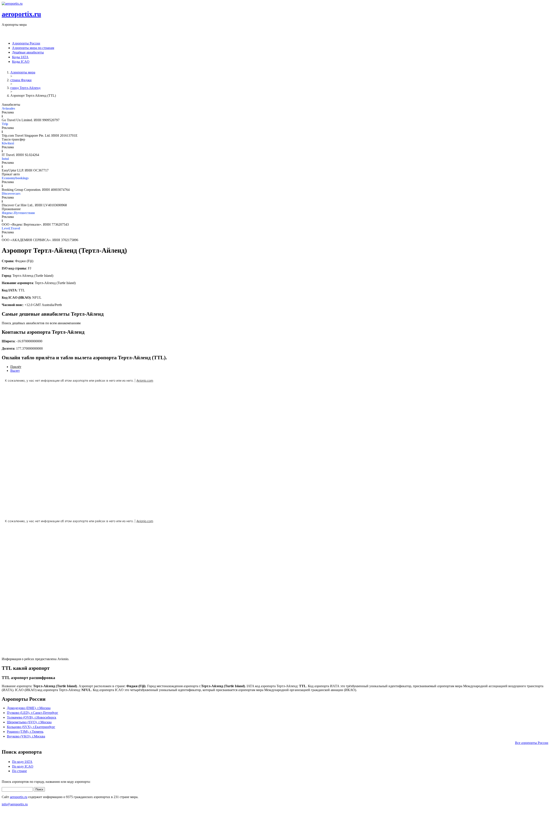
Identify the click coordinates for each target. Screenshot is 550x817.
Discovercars (11, 193)
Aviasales (8, 108)
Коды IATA (20, 57)
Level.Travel (11, 228)
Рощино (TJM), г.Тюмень (25, 731)
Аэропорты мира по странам (33, 48)
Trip (5, 124)
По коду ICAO (22, 766)
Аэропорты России (26, 43)
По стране (19, 771)
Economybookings (15, 178)
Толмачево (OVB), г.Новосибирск (31, 717)
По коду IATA (22, 761)
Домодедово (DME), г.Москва (28, 708)
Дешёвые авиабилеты (28, 52)
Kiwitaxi (8, 143)
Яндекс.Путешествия (18, 213)
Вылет (15, 370)
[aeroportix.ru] (12, 3)
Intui (5, 159)
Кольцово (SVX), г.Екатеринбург (31, 727)
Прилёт (15, 367)
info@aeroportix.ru (15, 804)
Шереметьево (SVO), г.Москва (29, 722)
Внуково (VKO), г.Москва (26, 736)
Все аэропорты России (531, 743)
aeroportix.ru (21, 14)
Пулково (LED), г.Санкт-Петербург (32, 712)
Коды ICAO (20, 61)
